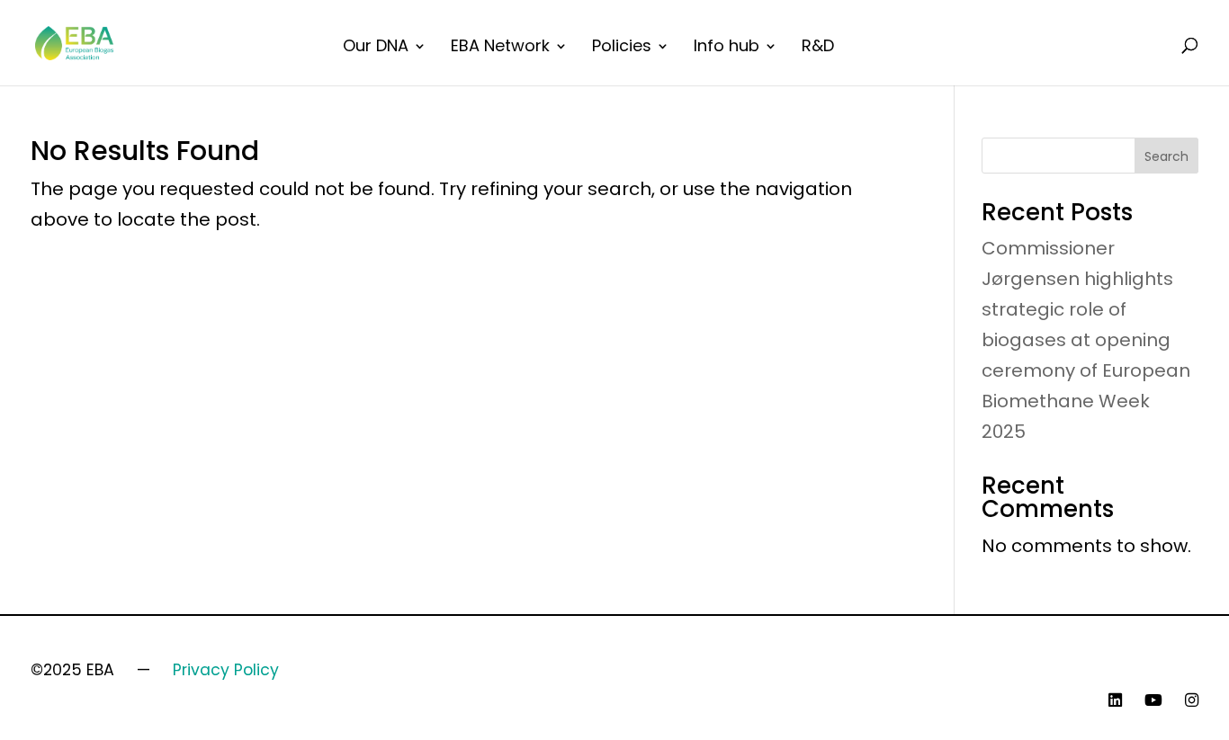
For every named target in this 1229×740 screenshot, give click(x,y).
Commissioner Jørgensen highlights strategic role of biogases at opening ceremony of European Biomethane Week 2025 (1086, 340)
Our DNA (375, 48)
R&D (818, 48)
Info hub (726, 48)
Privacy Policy (226, 670)
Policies (621, 48)
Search (1166, 156)
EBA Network (500, 48)
